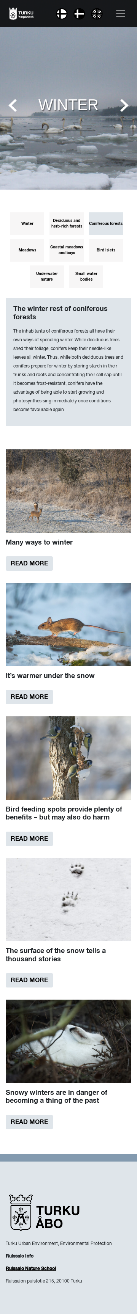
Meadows (27, 250)
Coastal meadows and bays (66, 250)
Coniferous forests (106, 224)
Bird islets (106, 250)
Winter (27, 224)
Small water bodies (86, 276)
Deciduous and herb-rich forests (66, 223)
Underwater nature (47, 276)
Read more (29, 563)
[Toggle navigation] (120, 13)
